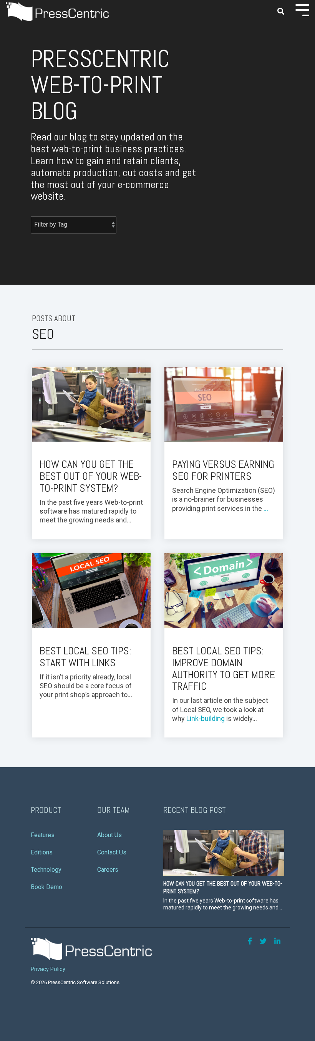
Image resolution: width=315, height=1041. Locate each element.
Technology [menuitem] (46, 869)
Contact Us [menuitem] (111, 852)
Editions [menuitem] (42, 852)
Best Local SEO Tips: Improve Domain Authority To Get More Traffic (223, 668)
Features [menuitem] (43, 835)
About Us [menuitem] (109, 835)
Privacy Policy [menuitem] (48, 969)
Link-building (205, 718)
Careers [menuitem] (107, 869)
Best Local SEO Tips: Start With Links (85, 656)
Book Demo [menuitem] (46, 887)
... (266, 508)
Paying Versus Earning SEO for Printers (223, 470)
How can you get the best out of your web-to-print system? (91, 476)
